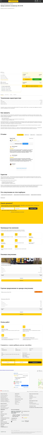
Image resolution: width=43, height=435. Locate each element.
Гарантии (14, 94)
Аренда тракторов (39, 407)
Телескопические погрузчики (5, 407)
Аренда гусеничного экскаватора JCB (6, 194)
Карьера (2, 420)
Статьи (2, 416)
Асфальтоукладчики (18, 400)
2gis (28, 134)
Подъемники (31, 396)
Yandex (22, 134)
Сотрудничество (3, 419)
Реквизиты (2, 415)
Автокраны (16, 395)
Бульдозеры (16, 401)
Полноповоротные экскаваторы (5, 401)
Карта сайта (3, 424)
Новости (2, 411)
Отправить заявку (33, 208)
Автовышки (31, 395)
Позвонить (37, 79)
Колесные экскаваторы (4, 396)
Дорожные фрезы (17, 402)
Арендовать (21, 280)
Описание (2, 94)
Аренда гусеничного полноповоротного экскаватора (21, 194)
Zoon (34, 134)
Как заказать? (7, 94)
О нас (1, 412)
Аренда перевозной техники (33, 400)
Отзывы (11, 94)
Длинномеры (31, 402)
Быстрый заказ (27, 79)
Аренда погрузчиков (4, 403)
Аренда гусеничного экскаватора (36, 194)
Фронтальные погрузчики (4, 408)
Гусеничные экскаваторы (4, 395)
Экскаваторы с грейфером (4, 400)
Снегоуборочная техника (33, 407)
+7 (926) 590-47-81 (14, 418)
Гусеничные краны (17, 396)
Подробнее (21, 278)
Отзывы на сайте (39, 134)
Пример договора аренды (5, 423)
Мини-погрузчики (3, 406)
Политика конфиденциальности (4, 426)
